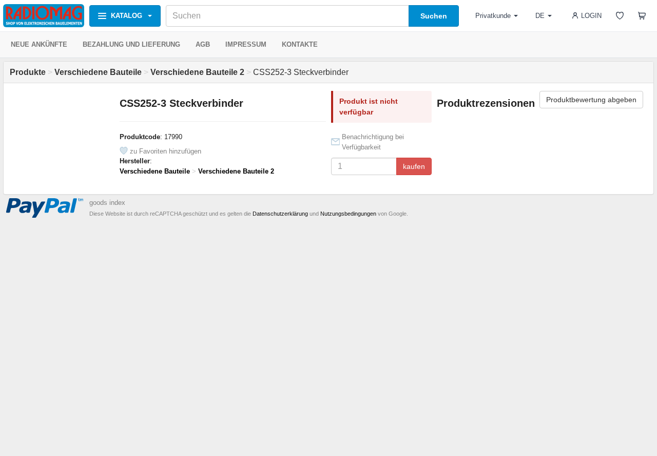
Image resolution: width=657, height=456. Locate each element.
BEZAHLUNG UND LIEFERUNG (131, 44)
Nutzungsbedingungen (348, 214)
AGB (203, 44)
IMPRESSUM (245, 44)
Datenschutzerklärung (280, 214)
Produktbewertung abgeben (591, 100)
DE (540, 16)
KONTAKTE (300, 44)
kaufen (414, 166)
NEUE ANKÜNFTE (39, 44)
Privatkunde (493, 16)
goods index (107, 202)
